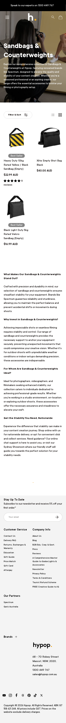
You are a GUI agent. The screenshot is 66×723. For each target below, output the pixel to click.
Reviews (36, 553)
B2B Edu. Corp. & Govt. (43, 545)
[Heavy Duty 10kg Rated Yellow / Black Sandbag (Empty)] (16, 138)
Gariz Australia (11, 607)
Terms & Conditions (42, 578)
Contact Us (9, 536)
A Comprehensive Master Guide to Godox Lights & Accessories (44, 561)
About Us (36, 536)
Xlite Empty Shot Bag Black (49, 162)
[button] (60, 17)
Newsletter (38, 569)
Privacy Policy (39, 573)
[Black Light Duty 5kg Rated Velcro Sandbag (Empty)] (16, 207)
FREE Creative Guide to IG (45, 587)
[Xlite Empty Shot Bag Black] (49, 138)
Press (35, 549)
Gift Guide (9, 557)
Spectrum (8, 602)
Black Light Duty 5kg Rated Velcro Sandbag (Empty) (16, 234)
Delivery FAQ (10, 540)
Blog (34, 540)
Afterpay (8, 570)
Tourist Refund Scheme (44, 582)
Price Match (10, 561)
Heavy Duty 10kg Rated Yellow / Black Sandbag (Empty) (16, 164)
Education (9, 552)
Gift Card (8, 566)
